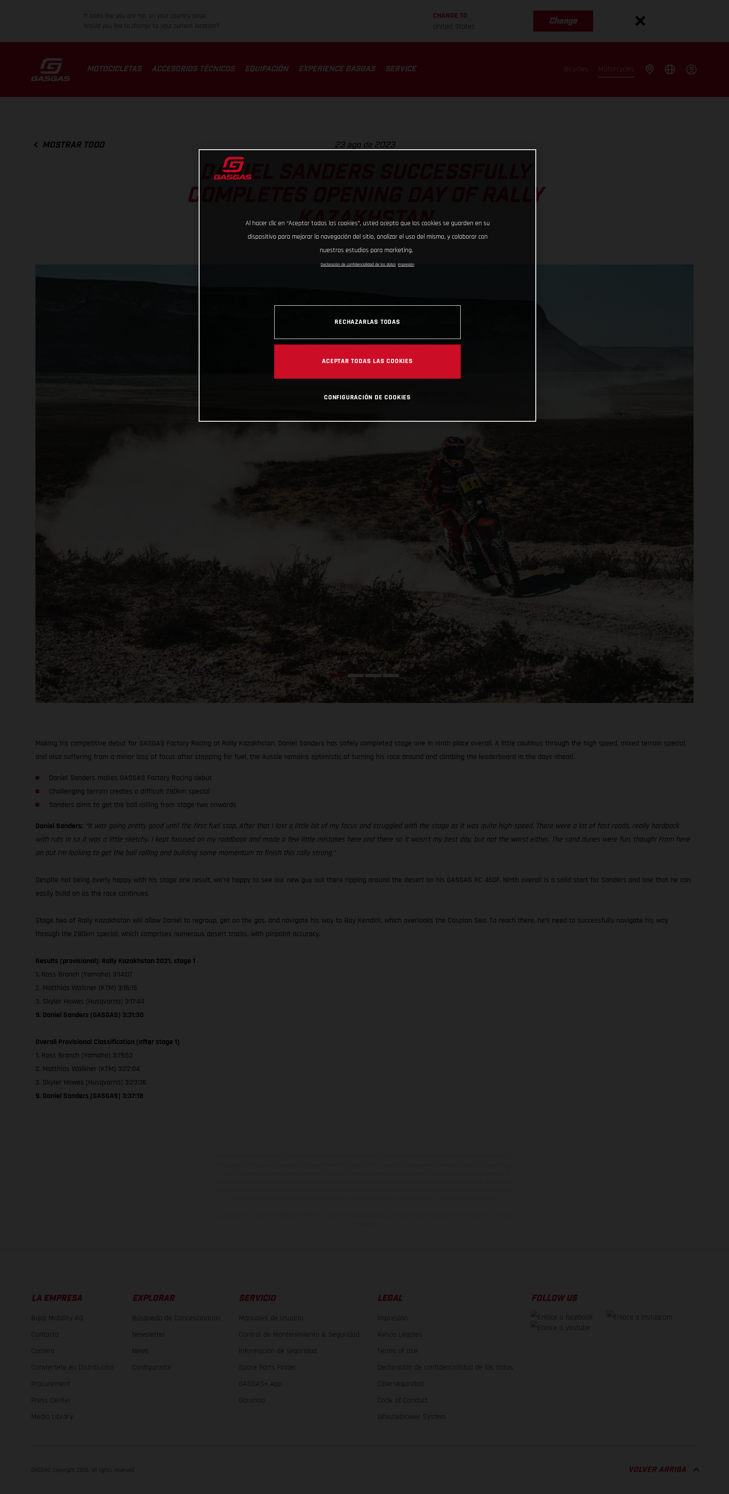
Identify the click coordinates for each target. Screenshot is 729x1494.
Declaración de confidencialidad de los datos (358, 264)
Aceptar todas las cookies (367, 361)
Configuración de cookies (367, 397)
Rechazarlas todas (367, 322)
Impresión (406, 264)
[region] (367, 285)
